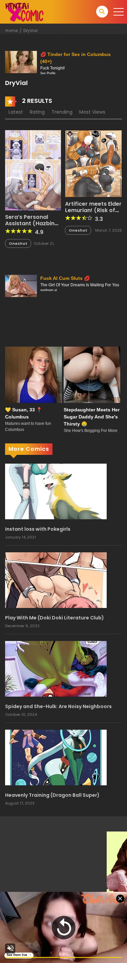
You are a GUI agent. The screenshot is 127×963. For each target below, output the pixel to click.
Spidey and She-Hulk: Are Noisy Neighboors (58, 706)
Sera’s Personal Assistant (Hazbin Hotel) (30, 223)
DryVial (30, 30)
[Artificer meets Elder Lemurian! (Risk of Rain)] (93, 163)
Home (11, 30)
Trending (61, 112)
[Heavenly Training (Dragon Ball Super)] (56, 757)
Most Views (92, 112)
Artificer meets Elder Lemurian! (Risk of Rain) (93, 210)
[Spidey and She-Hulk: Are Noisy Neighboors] (56, 668)
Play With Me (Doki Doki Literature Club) (54, 617)
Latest (15, 112)
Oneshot (18, 243)
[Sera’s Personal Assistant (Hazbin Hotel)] (33, 170)
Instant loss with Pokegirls (37, 529)
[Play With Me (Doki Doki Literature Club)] (56, 579)
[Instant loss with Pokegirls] (56, 491)
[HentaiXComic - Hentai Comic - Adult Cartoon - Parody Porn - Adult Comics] (24, 11)
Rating (37, 112)
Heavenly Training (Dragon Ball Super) (52, 795)
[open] (118, 12)
